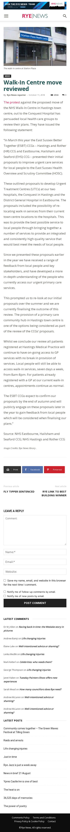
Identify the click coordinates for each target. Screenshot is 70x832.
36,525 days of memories (18, 797)
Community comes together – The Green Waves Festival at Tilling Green (31, 730)
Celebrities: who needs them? (36, 662)
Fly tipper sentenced (19, 491)
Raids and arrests (13, 740)
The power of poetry (15, 806)
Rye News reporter (16, 95)
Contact (52, 821)
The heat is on (12, 789)
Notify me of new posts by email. (25, 596)
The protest (12, 102)
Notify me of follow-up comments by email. (31, 591)
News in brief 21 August (17, 773)
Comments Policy (20, 817)
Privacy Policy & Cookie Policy (29, 821)
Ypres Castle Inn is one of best (21, 781)
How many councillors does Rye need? (40, 689)
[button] (6, 16)
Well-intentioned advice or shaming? (38, 646)
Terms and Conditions (44, 817)
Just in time (10, 756)
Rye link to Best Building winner (54, 493)
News (7, 76)
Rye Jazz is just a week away (20, 765)
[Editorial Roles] (35, 5)
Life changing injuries (33, 638)
